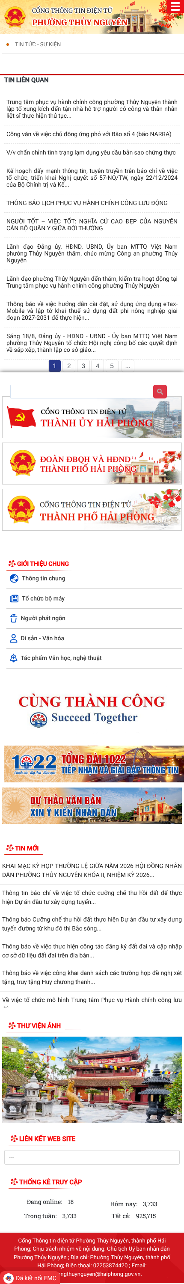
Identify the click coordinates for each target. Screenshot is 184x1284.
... (128, 366)
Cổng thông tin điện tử (72, 11)
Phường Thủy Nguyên (80, 22)
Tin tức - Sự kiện (38, 45)
